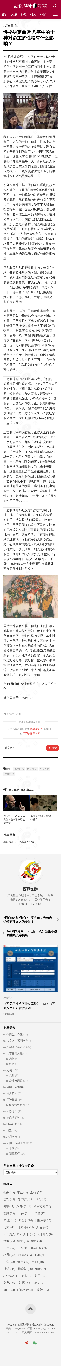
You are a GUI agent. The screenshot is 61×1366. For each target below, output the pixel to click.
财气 (9, 1282)
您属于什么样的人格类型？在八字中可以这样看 (14, 819)
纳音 (40, 1269)
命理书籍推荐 (14, 1087)
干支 (11, 1148)
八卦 (11, 1075)
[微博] (26, 1343)
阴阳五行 (14, 1153)
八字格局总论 (14, 1053)
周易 (14, 14)
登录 (31, 842)
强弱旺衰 (39, 1248)
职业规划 (11, 1275)
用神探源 (11, 1099)
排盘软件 (8, 997)
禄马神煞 (11, 1124)
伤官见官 (25, 1199)
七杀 (9, 1192)
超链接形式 (36, 729)
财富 (27, 1275)
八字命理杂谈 (10, 25)
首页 (5, 14)
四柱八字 (43, 1220)
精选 (9, 1130)
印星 (40, 1213)
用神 (38, 1262)
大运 (42, 1227)
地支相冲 (26, 1227)
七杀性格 (19, 769)
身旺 (9, 1289)
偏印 (8, 1206)
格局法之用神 (17, 1105)
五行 (36, 1192)
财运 (24, 1282)
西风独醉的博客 (31, 733)
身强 (39, 1282)
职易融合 (11, 1136)
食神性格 (9, 774)
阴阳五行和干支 (15, 1143)
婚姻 (9, 1241)
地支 (9, 1227)
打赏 (54, 748)
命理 (9, 1220)
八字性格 (44, 769)
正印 (40, 1255)
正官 (9, 1262)
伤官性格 (32, 769)
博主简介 (36, 1324)
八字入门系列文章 (17, 1040)
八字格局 (42, 1206)
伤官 (9, 1199)
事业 (22, 1192)
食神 (43, 1289)
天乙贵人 (12, 1234)
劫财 (9, 1213)
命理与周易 (16, 1080)
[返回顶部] (30, 1309)
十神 (24, 1213)
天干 (29, 1234)
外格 (11, 1063)
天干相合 (45, 1234)
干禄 (23, 1248)
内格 (11, 1058)
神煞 (24, 14)
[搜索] (54, 6)
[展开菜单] (55, 14)
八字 (23, 1206)
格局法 (25, 1255)
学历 (36, 1241)
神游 (43, 14)
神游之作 (11, 1111)
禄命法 (25, 1269)
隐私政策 (48, 1324)
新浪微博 (24, 1324)
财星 (41, 1275)
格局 (33, 14)
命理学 (25, 1220)
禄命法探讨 (13, 1117)
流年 (23, 1262)
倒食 (41, 1199)
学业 (23, 1241)
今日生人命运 (14, 1034)
